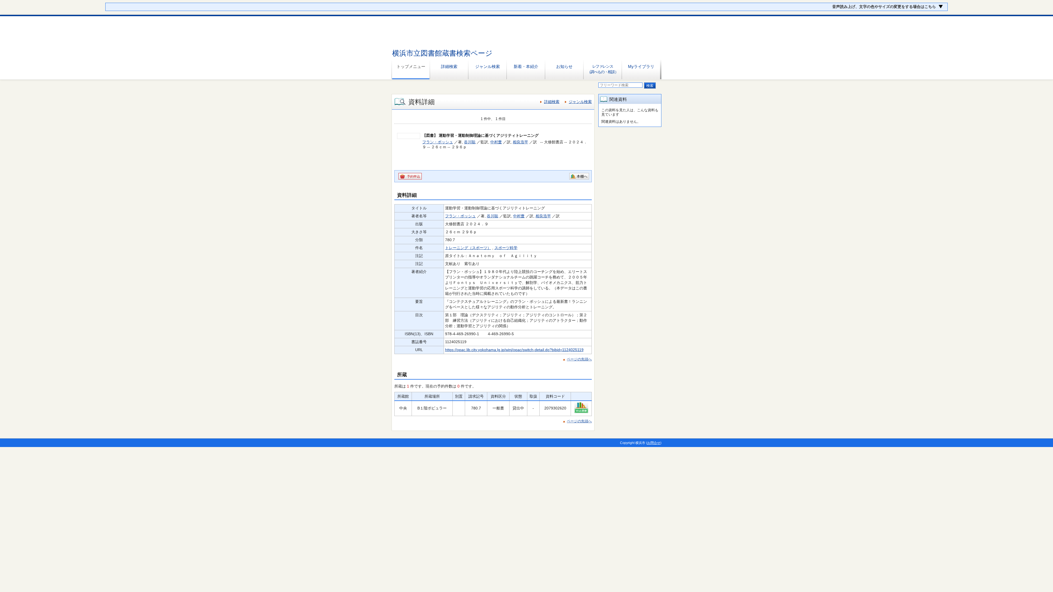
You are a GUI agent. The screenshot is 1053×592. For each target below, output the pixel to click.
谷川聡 (469, 142)
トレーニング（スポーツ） (468, 248)
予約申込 (413, 176)
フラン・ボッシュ (437, 142)
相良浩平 (520, 142)
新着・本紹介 (526, 66)
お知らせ (564, 66)
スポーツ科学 (505, 248)
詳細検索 (449, 66)
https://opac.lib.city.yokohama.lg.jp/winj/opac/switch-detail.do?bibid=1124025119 (514, 350)
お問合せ (653, 443)
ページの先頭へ (579, 359)
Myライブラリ (641, 66)
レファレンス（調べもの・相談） (602, 69)
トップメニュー (411, 66)
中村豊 (496, 142)
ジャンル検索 (487, 66)
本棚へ (582, 176)
